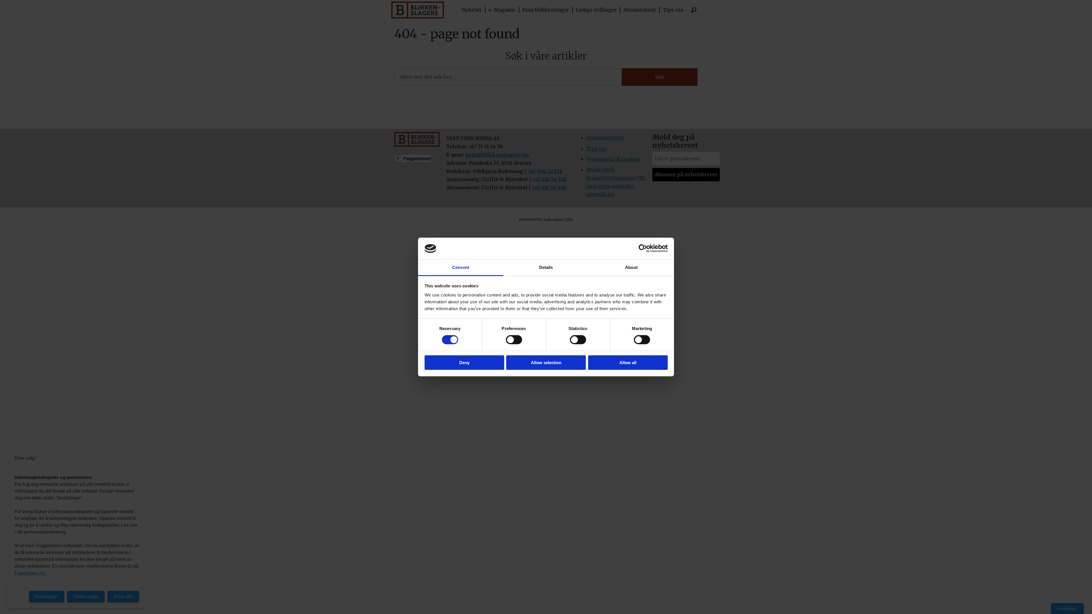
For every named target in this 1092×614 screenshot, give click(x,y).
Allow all (627, 362)
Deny (464, 362)
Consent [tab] (460, 267)
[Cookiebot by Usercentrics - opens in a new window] (643, 248)
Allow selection (546, 362)
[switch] (514, 339)
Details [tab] (546, 267)
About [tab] (631, 267)
